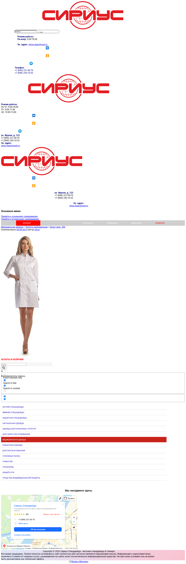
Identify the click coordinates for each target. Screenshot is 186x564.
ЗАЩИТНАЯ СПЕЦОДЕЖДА (14, 418)
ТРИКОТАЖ (7, 461)
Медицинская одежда (12, 227)
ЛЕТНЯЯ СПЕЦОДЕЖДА (13, 407)
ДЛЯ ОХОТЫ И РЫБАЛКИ (13, 450)
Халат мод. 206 (57, 227)
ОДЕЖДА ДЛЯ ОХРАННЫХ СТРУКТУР (19, 429)
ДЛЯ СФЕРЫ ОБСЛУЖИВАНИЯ (16, 434)
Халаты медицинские (37, 227)
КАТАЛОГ (27, 223)
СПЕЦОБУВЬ (8, 467)
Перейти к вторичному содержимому (20, 219)
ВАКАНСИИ (136, 223)
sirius (37, 229)
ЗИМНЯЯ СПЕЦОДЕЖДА (13, 412)
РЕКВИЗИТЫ (112, 223)
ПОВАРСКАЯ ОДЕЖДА (12, 445)
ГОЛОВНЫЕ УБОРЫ (11, 456)
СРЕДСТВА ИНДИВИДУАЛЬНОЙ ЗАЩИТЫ (21, 478)
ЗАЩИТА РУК (8, 472)
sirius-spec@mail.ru (38, 44)
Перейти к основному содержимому (19, 216)
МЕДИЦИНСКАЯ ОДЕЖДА (14, 440)
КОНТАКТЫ (88, 223)
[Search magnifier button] (3, 368)
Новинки (159, 223)
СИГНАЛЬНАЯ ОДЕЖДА (13, 423)
